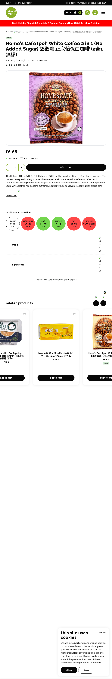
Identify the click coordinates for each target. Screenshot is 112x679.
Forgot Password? (90, 234)
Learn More (95, 662)
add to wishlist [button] (30, 158)
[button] (73, 12)
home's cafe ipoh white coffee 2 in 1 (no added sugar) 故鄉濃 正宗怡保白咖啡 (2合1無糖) (65, 31)
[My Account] (95, 12)
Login (90, 224)
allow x (103, 632)
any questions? (25, 3)
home (10, 31)
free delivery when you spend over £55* (86, 2)
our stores (11, 3)
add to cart (66, 167)
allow (69, 669)
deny (86, 669)
